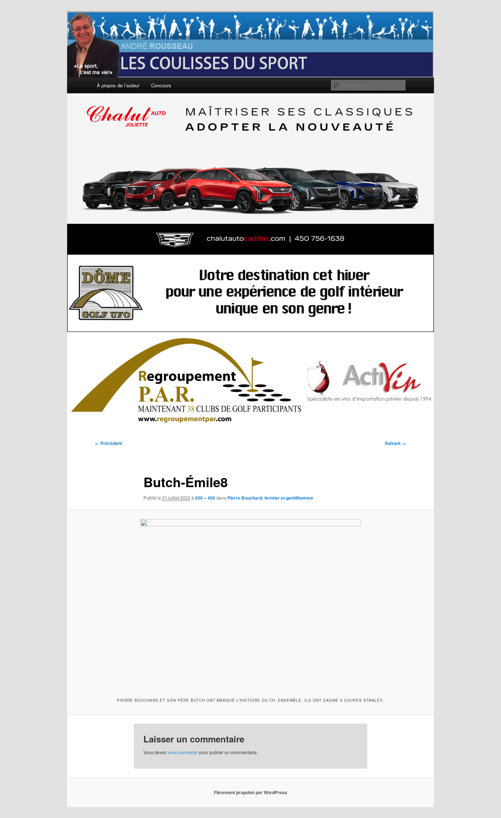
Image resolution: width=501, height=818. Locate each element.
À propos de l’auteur (118, 85)
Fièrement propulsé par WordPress (250, 792)
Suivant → (395, 443)
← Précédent (108, 443)
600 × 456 (205, 497)
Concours (161, 85)
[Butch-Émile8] (250, 602)
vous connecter (183, 752)
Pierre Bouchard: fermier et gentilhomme (270, 497)
